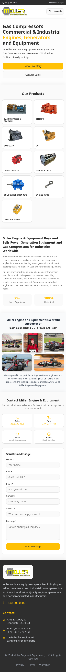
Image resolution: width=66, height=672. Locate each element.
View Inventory (33, 66)
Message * (11, 521)
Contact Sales (33, 74)
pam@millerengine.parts (21, 640)
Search (58, 11)
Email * (9, 484)
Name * (10, 459)
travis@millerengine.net (20, 637)
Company (10, 496)
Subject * (10, 508)
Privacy (20, 664)
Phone (9, 471)
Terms (31, 664)
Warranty (44, 664)
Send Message (33, 546)
